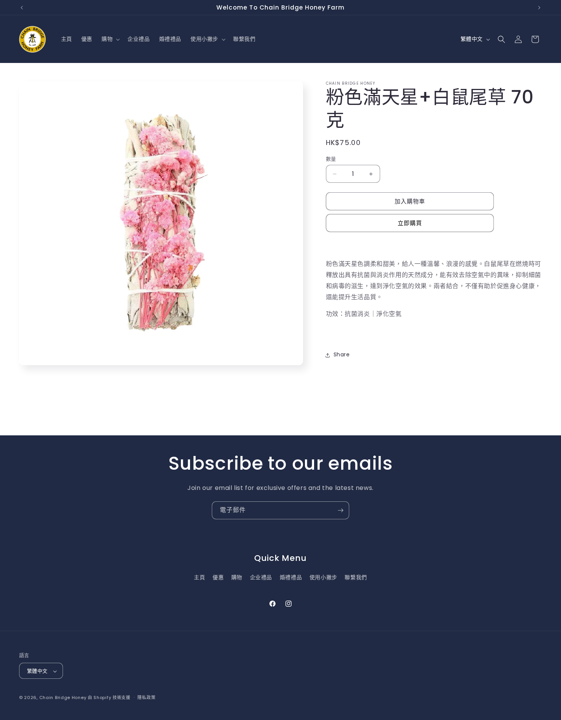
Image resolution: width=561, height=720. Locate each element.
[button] (110, 39)
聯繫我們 (356, 577)
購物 (236, 577)
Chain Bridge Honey (63, 698)
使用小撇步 (323, 577)
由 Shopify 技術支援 (109, 698)
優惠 (218, 577)
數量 (331, 159)
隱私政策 (146, 697)
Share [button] (342, 355)
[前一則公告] (21, 7)
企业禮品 (261, 577)
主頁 (199, 577)
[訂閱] (340, 510)
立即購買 (410, 223)
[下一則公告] (539, 7)
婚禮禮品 (291, 577)
